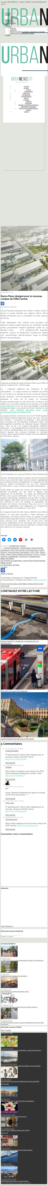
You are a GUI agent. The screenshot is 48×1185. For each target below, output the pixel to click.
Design (7, 25)
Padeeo (8, 767)
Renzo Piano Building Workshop (19, 554)
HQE (32, 552)
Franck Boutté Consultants (18, 552)
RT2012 (36, 554)
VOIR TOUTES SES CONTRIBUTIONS (16, 584)
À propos (8, 26)
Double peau (25, 548)
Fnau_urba (9, 803)
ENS (12, 550)
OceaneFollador (12, 751)
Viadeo (35, 580)
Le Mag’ (7, 15)
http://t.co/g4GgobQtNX (16, 759)
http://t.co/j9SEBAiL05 (15, 775)
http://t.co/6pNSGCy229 (27, 825)
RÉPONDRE (10, 763)
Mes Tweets (6, 1030)
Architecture (9, 21)
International (14, 18)
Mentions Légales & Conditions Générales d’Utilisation (27, 32)
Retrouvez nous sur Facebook (12, 931)
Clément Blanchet (11, 548)
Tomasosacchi (11, 819)
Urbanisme (9, 20)
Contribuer (13, 30)
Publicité (13, 28)
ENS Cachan (20, 550)
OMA (37, 552)
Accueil (7, 13)
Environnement (32, 550)
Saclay (43, 554)
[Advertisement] (24, 147)
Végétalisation (34, 556)
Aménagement (10, 23)
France (12, 16)
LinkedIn (42, 580)
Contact (7, 35)
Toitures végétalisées (9, 556)
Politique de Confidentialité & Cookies (22, 33)
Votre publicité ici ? (7, 926)
